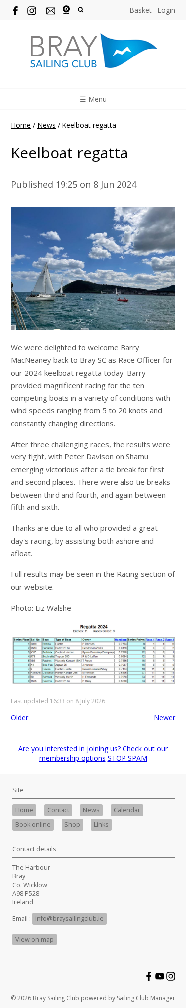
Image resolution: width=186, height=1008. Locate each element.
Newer (164, 717)
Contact (58, 810)
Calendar (127, 810)
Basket (140, 10)
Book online (33, 824)
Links (101, 824)
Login (166, 10)
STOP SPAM (127, 758)
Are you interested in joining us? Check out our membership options (93, 753)
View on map (34, 939)
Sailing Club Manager (146, 998)
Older (19, 717)
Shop (72, 824)
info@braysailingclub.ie (69, 918)
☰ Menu (93, 99)
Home (21, 125)
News (46, 125)
